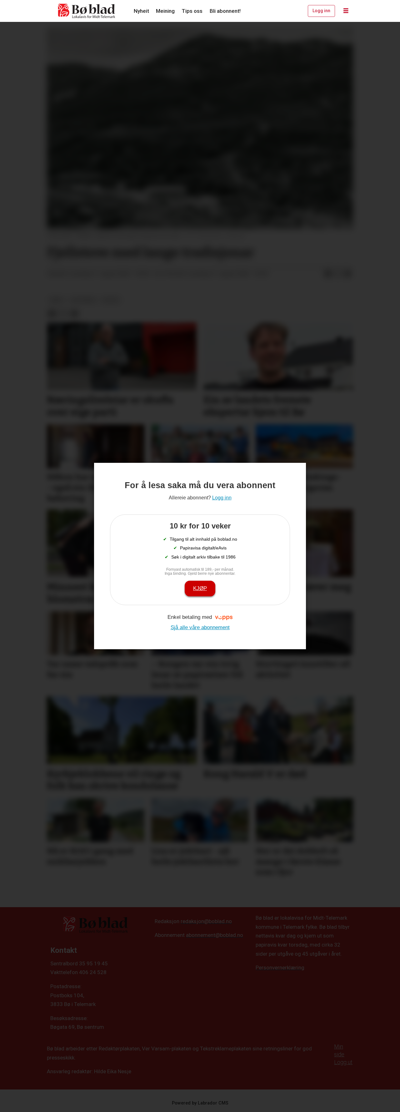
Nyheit (141, 11)
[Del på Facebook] (327, 274)
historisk (83, 299)
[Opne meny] (346, 11)
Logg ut (343, 1062)
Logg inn (321, 10)
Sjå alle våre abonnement (200, 627)
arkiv (56, 299)
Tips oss (192, 11)
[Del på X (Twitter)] (337, 274)
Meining (165, 11)
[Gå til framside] (86, 11)
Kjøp (200, 588)
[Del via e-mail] (347, 274)
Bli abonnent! (225, 11)
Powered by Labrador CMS (200, 1103)
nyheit (111, 299)
